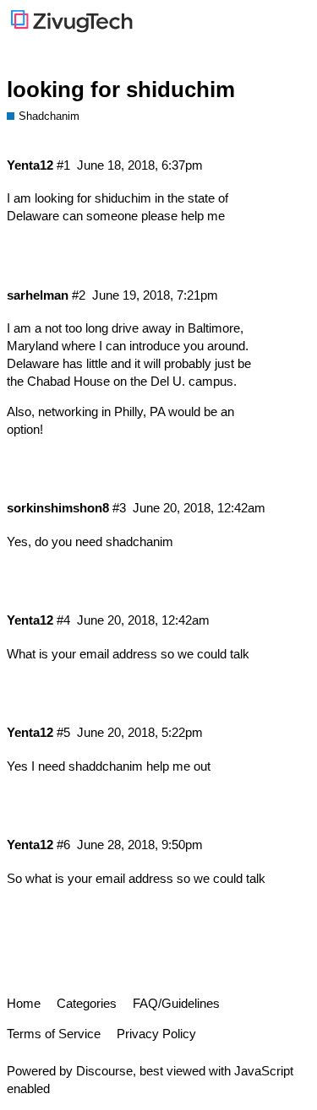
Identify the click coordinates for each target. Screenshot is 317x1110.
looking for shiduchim (121, 89)
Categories (87, 1003)
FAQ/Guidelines (176, 1003)
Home (24, 1003)
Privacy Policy (156, 1033)
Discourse (104, 1071)
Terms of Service (54, 1033)
